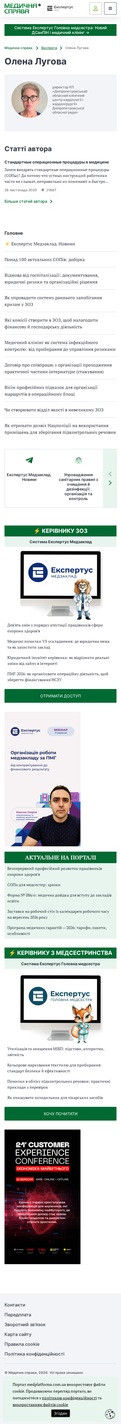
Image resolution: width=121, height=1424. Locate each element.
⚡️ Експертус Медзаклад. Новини (40, 244)
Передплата (18, 1314)
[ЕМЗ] (60, 585)
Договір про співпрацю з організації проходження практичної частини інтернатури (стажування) (58, 368)
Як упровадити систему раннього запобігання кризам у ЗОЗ (53, 300)
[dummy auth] (95, 8)
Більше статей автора (26, 201)
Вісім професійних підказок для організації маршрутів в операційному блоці (51, 390)
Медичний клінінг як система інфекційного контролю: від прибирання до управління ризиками (60, 345)
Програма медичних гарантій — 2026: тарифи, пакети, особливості (56, 930)
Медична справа (19, 48)
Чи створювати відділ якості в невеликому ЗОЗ (54, 410)
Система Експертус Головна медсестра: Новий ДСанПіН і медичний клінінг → (60, 30)
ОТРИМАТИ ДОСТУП (60, 695)
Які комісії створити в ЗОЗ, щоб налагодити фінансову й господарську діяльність (51, 323)
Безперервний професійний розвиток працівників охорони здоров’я (54, 871)
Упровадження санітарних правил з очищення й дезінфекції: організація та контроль (78, 486)
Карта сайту (18, 1334)
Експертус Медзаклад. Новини (29, 477)
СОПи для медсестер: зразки (33, 884)
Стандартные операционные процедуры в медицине (57, 162)
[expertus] (59, 8)
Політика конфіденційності (34, 1354)
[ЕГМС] (60, 1008)
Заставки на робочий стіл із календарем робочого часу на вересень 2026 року (58, 914)
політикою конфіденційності (69, 1397)
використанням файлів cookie (40, 1404)
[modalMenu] (110, 8)
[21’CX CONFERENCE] (42, 1262)
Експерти (49, 48)
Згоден (60, 1413)
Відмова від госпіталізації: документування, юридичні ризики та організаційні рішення (51, 278)
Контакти (15, 1305)
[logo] (23, 8)
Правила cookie (22, 1344)
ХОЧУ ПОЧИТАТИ (61, 1113)
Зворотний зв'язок (25, 1324)
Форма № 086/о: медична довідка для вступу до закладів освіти (59, 898)
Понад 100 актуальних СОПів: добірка (45, 259)
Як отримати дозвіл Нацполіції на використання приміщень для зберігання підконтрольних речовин (60, 428)
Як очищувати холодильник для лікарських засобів (55, 1097)
